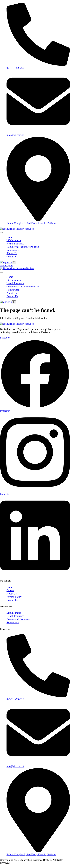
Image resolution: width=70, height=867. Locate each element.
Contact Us (12, 256)
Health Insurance (15, 243)
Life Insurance (14, 240)
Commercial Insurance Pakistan (23, 246)
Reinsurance (13, 250)
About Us (12, 253)
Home (10, 237)
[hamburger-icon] (1, 232)
